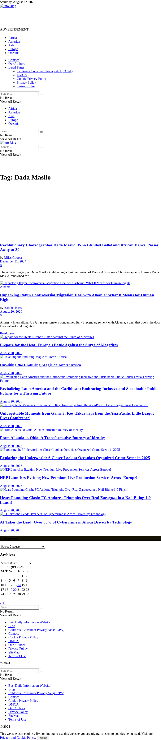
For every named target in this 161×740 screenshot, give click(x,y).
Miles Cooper (13, 257)
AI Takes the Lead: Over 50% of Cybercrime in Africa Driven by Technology (66, 522)
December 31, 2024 (13, 261)
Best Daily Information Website (29, 622)
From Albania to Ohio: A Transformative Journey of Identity (52, 438)
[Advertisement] (76, 17)
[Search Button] (41, 94)
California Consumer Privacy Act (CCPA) (45, 71)
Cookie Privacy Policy (32, 78)
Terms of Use (26, 86)
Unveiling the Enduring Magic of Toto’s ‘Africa (40, 365)
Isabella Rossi (13, 308)
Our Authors (16, 63)
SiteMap (13, 652)
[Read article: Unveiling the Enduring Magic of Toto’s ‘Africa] (80, 357)
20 (15, 589)
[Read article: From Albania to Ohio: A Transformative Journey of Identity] (80, 430)
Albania (5, 287)
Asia (11, 45)
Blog (11, 626)
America (14, 41)
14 (19, 585)
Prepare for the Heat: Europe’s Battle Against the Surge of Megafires (59, 345)
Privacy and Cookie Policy (17, 737)
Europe (13, 49)
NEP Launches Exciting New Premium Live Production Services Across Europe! (68, 477)
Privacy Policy (26, 82)
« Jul (3, 603)
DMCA (22, 75)
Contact (13, 60)
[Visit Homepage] (8, 6)
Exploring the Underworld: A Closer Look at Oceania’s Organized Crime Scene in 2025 (75, 458)
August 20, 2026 (11, 311)
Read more (7, 333)
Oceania (13, 53)
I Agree (43, 737)
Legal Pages (16, 67)
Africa (12, 37)
